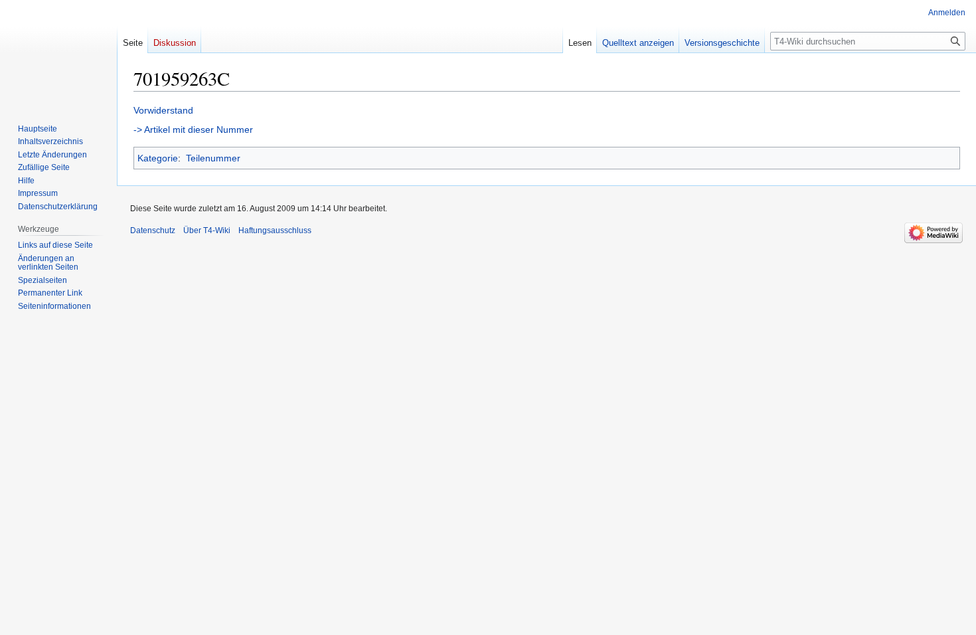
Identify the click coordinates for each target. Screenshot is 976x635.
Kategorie (157, 158)
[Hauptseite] (58, 53)
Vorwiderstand (163, 110)
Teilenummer (213, 158)
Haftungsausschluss (274, 230)
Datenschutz (152, 230)
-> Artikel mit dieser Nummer (193, 129)
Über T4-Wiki (206, 230)
